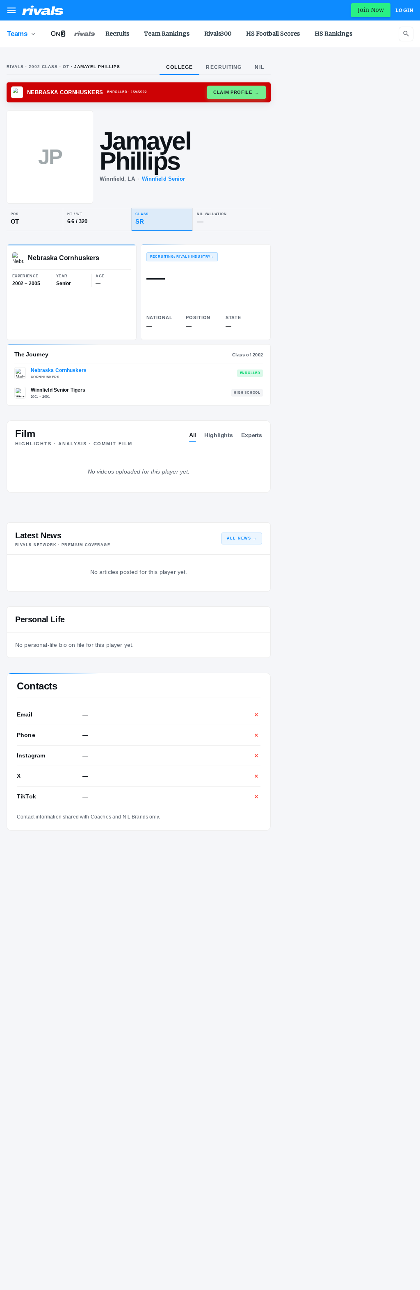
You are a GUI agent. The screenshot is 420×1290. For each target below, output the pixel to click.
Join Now (371, 10)
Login (404, 10)
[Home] (43, 10)
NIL (259, 67)
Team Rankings (166, 33)
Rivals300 (217, 33)
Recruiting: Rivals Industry (182, 256)
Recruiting (224, 67)
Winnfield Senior (163, 179)
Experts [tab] (251, 435)
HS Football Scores (273, 33)
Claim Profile (236, 92)
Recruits (117, 33)
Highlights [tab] (218, 435)
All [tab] (192, 435)
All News (242, 538)
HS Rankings (333, 33)
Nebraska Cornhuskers (59, 370)
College (179, 67)
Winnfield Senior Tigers (58, 390)
